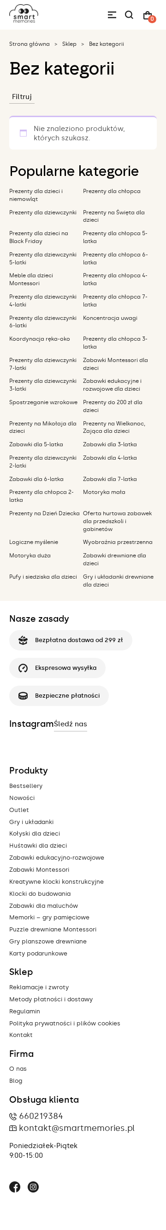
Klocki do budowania (40, 893)
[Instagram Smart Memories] (33, 1188)
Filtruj (22, 97)
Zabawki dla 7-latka (110, 479)
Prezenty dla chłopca (112, 191)
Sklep (69, 44)
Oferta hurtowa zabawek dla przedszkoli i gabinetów (117, 521)
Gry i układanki (31, 821)
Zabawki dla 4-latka (110, 458)
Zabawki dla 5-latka (36, 444)
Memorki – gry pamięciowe (49, 917)
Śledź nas (70, 724)
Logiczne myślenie (33, 542)
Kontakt (21, 1034)
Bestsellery (25, 785)
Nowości (22, 797)
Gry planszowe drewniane (48, 941)
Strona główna (29, 44)
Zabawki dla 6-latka (36, 479)
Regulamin (24, 1011)
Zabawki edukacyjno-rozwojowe (56, 857)
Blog (15, 1080)
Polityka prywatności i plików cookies (64, 1023)
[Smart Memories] (23, 20)
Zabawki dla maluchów (43, 905)
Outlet (19, 809)
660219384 (41, 1116)
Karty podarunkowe (38, 953)
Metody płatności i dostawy (51, 999)
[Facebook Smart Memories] (14, 1188)
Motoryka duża (30, 555)
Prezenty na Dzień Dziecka (44, 513)
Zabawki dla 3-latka (110, 444)
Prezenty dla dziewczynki (43, 212)
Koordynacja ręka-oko (39, 339)
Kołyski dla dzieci (34, 833)
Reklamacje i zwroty (39, 987)
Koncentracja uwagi (110, 318)
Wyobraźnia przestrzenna (118, 542)
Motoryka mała (104, 492)
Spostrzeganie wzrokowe (43, 402)
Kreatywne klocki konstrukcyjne (56, 881)
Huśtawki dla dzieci (38, 845)
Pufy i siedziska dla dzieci (43, 577)
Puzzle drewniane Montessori (52, 929)
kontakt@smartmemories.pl (77, 1128)
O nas (18, 1068)
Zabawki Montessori (39, 869)
